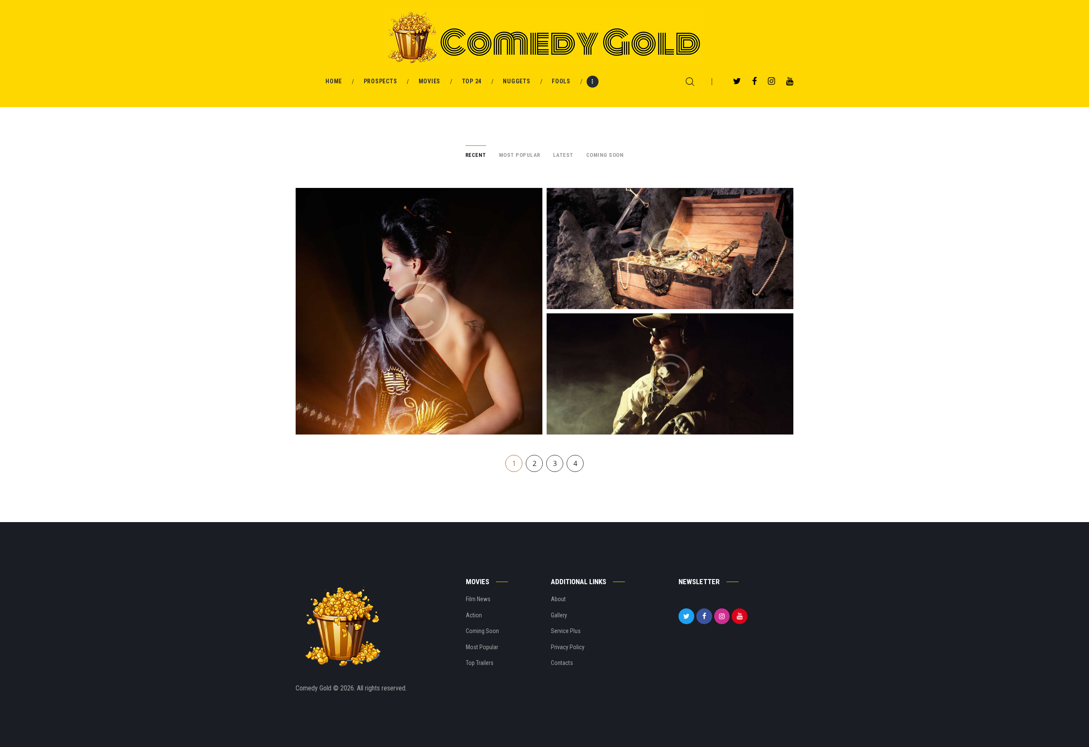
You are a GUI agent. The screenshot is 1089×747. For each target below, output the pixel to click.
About (558, 599)
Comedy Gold (314, 688)
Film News (478, 599)
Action (474, 615)
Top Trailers (479, 662)
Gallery (559, 615)
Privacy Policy (567, 647)
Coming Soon (482, 631)
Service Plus (566, 631)
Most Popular (482, 647)
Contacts (562, 662)
